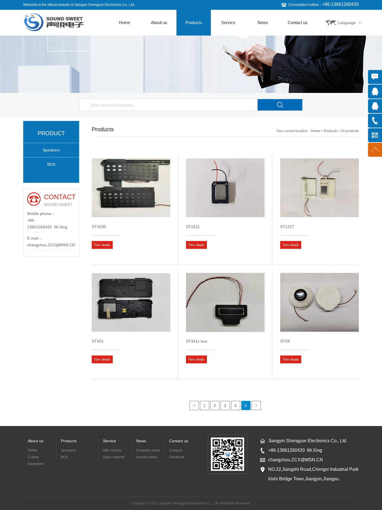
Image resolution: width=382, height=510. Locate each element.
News (263, 22)
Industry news (146, 457)
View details (102, 245)
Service (228, 22)
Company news (148, 450)
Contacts (176, 450)
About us (159, 22)
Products (193, 22)
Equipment (36, 464)
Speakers (51, 150)
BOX (51, 164)
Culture (33, 457)
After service (112, 450)
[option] (191, 64)
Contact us (298, 22)
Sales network (113, 457)
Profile (32, 450)
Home (124, 22)
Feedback (176, 457)
